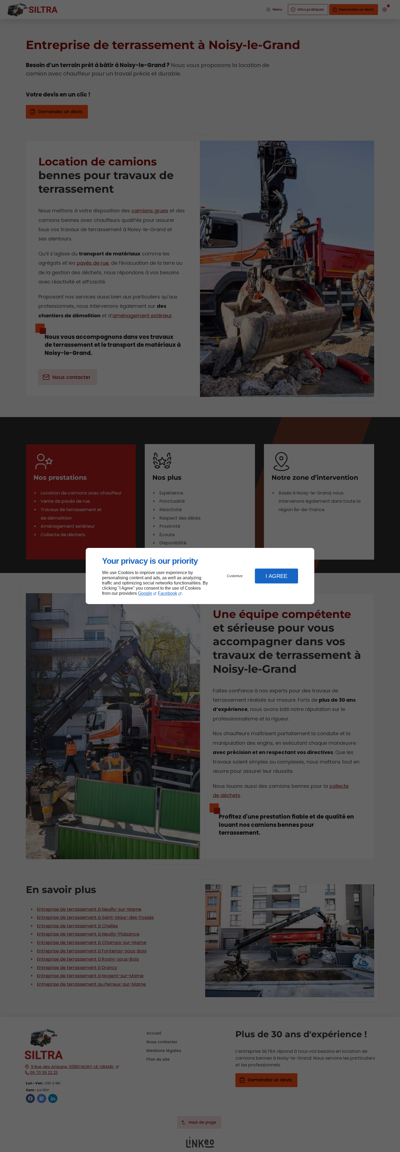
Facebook (167, 593)
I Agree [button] (276, 576)
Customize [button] (235, 576)
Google (145, 593)
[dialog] (200, 576)
